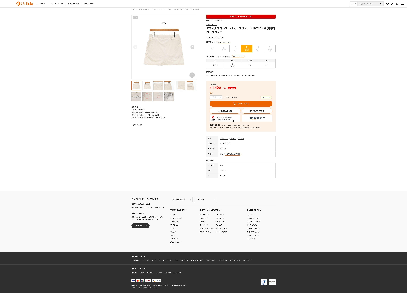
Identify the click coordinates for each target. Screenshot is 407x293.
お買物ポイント (222, 260)
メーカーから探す (221, 232)
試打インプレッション (253, 232)
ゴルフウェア (224, 138)
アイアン (173, 228)
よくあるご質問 (235, 260)
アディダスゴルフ (211, 24)
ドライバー (173, 215)
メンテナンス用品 (221, 228)
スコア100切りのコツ (254, 221)
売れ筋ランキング (179, 200)
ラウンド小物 (204, 225)
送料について (266, 97)
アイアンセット (174, 225)
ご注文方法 (145, 260)
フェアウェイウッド (176, 218)
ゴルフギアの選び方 (253, 228)
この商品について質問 (257, 111)
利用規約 (134, 285)
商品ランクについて (223, 42)
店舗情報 (168, 273)
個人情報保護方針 (145, 285)
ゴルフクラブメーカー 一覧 (178, 243)
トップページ (251, 215)
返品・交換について (197, 260)
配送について (156, 260)
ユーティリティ (174, 221)
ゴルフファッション (252, 235)
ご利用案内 (135, 260)
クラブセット (174, 239)
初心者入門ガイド (252, 225)
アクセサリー (220, 225)
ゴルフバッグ (204, 218)
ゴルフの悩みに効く (253, 218)
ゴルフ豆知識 (251, 239)
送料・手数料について (181, 260)
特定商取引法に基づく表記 (161, 285)
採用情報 (159, 273)
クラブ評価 (200, 200)
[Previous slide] (135, 47)
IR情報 (142, 273)
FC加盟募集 (177, 273)
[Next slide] (192, 47)
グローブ (202, 221)
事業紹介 (150, 273)
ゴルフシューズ (220, 221)
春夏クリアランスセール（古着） (241, 16)
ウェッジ (173, 232)
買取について (210, 260)
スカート (241, 138)
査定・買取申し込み (140, 226)
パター (172, 235)
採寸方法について (238, 56)
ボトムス (233, 138)
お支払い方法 (167, 260)
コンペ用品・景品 (205, 232)
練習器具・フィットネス (207, 228)
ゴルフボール (220, 218)
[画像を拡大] (192, 75)
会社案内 (134, 273)
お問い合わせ (247, 260)
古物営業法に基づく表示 (179, 285)
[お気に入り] (225, 111)
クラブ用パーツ (205, 215)
